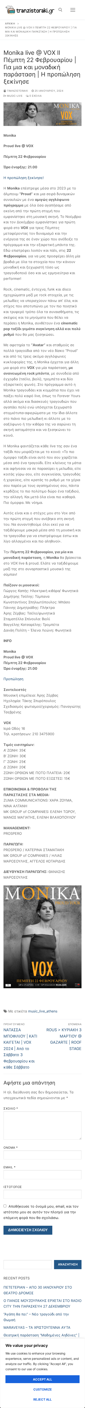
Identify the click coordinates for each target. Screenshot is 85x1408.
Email (9, 1167)
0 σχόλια (35, 95)
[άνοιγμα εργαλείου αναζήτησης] (60, 10)
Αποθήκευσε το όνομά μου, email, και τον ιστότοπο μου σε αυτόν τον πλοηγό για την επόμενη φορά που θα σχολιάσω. (40, 1212)
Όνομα (10, 1147)
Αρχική (10, 23)
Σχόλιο (10, 1108)
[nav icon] (73, 9)
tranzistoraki (17, 90)
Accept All (42, 1379)
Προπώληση (13, 679)
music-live (14, 95)
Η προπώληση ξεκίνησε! (24, 178)
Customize (42, 1389)
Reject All (42, 1399)
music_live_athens (42, 1011)
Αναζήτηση (68, 1264)
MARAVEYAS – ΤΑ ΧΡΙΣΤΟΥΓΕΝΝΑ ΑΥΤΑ (36, 1327)
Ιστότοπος (12, 1187)
